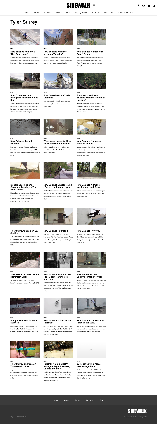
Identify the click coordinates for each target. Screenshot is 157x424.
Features (48, 12)
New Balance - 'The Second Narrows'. (58, 318)
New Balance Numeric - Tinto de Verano (91, 138)
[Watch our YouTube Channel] (143, 5)
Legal (12, 416)
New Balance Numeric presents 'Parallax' (58, 47)
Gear (68, 12)
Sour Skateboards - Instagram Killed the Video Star (25, 94)
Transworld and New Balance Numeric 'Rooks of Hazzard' (91, 94)
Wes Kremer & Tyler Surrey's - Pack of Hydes (91, 272)
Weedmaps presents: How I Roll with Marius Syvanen (58, 137)
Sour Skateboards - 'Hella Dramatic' (58, 91)
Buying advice (81, 12)
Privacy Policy (21, 416)
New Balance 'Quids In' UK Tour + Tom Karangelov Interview (58, 273)
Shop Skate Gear (125, 12)
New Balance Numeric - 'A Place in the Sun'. (91, 316)
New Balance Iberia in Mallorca (25, 138)
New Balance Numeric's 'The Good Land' (25, 47)
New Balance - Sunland (58, 227)
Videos (27, 12)
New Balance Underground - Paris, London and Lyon (58, 182)
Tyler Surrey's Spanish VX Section (25, 228)
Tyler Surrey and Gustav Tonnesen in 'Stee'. (25, 361)
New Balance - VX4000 (91, 227)
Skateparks (109, 12)
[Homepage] (137, 410)
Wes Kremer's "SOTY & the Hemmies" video (25, 269)
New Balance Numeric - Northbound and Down (91, 180)
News (36, 12)
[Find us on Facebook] (138, 5)
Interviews (89, 400)
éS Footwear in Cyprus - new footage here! (91, 361)
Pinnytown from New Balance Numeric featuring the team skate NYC (25, 316)
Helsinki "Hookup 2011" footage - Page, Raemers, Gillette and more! (58, 362)
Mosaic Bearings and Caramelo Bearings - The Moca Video (25, 183)
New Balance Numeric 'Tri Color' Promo (91, 49)
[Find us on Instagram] (149, 5)
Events (59, 12)
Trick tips (96, 12)
